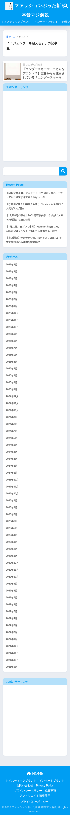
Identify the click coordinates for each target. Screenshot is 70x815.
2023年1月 (11, 556)
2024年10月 (12, 410)
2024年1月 (11, 473)
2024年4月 (11, 452)
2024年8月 (11, 424)
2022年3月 (11, 625)
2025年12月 (12, 313)
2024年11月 (12, 403)
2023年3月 (11, 542)
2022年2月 (11, 632)
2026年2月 (11, 299)
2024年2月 (11, 466)
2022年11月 (12, 570)
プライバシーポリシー (28, 790)
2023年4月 (11, 535)
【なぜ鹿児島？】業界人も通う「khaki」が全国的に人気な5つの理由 (34, 206)
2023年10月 (12, 493)
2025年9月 (11, 334)
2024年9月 (11, 417)
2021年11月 (12, 653)
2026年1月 (11, 306)
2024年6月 (11, 438)
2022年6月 (11, 604)
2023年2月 (11, 549)
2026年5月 (11, 278)
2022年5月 (11, 611)
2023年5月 (11, 528)
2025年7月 (11, 348)
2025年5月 (11, 362)
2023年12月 (12, 479)
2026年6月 (11, 271)
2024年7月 (11, 431)
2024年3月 (11, 459)
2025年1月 (11, 389)
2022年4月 (11, 618)
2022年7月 (11, 597)
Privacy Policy (45, 785)
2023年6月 (11, 521)
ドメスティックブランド (16, 21)
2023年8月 (11, 507)
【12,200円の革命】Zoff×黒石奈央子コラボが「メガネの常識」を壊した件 (34, 217)
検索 (63, 171)
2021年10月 (12, 660)
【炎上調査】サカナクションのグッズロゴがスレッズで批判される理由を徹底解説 (34, 240)
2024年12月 (12, 396)
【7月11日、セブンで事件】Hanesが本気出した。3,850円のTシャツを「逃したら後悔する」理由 (33, 228)
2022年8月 (11, 590)
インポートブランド (46, 21)
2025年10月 (12, 327)
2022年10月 (12, 576)
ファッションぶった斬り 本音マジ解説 (39, 10)
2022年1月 (11, 639)
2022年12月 (12, 563)
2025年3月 (11, 375)
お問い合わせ (24, 785)
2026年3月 (11, 292)
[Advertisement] (35, 126)
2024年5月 (11, 445)
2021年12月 (12, 646)
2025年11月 (12, 320)
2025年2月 (11, 382)
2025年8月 (11, 341)
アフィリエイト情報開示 (35, 795)
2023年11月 (12, 486)
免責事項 (50, 790)
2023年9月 (11, 500)
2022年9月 (11, 583)
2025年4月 (11, 368)
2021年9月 (11, 667)
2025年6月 (11, 355)
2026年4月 (11, 285)
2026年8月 (11, 264)
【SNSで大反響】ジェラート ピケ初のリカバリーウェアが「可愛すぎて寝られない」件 (34, 195)
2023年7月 (11, 514)
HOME (37, 773)
